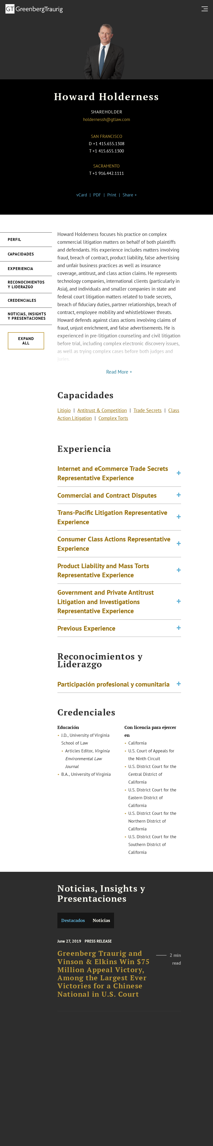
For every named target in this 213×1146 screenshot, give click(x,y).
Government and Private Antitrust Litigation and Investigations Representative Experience (105, 601)
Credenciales (22, 300)
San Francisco (106, 136)
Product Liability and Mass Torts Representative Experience (103, 570)
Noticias (101, 920)
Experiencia (20, 268)
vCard (81, 195)
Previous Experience (86, 628)
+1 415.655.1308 (108, 143)
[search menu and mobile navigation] (206, 9)
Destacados (73, 920)
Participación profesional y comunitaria (113, 684)
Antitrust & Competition (102, 410)
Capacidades (21, 254)
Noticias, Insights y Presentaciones (27, 316)
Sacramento (106, 166)
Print (111, 195)
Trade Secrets (148, 410)
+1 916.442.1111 (108, 173)
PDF (97, 195)
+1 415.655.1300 (108, 151)
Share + (130, 195)
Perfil (14, 239)
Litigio (64, 410)
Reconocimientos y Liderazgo (26, 284)
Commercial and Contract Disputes (107, 495)
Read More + (119, 372)
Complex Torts (113, 418)
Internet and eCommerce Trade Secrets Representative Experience (112, 473)
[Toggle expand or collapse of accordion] (178, 473)
